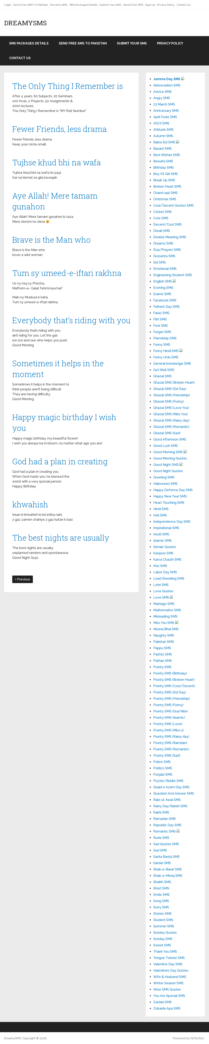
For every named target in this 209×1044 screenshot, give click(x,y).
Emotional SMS (165, 269)
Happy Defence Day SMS (173, 490)
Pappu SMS (162, 648)
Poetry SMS (162, 667)
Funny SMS (161, 345)
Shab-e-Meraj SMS (167, 876)
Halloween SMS (165, 484)
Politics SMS (162, 768)
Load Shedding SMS (168, 578)
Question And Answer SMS (173, 793)
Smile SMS (161, 895)
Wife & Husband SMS (169, 977)
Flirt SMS (160, 319)
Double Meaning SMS (169, 237)
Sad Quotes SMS (166, 844)
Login (7, 4)
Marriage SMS (163, 604)
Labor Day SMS (165, 572)
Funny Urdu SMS (165, 357)
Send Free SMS (133, 4)
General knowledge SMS (172, 363)
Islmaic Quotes (164, 547)
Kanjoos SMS (163, 553)
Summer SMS (163, 926)
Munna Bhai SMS (166, 629)
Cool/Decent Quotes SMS (173, 205)
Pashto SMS (162, 654)
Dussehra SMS (164, 256)
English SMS (163, 281)
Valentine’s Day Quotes (170, 970)
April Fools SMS (165, 117)
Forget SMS (162, 332)
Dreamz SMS (163, 243)
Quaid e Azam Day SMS (171, 787)
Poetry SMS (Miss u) (168, 730)
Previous (23, 579)
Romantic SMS (165, 831)
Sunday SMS (162, 939)
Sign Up (150, 4)
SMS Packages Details (83, 4)
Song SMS (161, 901)
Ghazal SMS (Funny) (168, 401)
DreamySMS (25, 23)
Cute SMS (160, 218)
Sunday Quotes (165, 932)
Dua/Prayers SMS (167, 250)
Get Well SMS (163, 370)
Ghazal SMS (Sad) (166, 433)
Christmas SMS (164, 199)
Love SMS (161, 597)
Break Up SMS (164, 180)
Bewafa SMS (163, 161)
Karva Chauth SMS (167, 559)
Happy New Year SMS (170, 496)
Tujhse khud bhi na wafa (56, 162)
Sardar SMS (162, 863)
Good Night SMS (166, 465)
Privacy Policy (166, 4)
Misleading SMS (165, 616)
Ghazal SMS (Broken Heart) (174, 382)
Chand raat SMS (165, 193)
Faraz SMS (161, 313)
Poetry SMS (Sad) (166, 755)
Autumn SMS (163, 136)
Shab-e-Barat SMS (167, 869)
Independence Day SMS (171, 522)
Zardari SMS (162, 1002)
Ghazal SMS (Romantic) (171, 427)
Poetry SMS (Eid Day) (169, 692)
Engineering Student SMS (172, 275)
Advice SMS (162, 92)
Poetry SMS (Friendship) (171, 699)
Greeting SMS (163, 477)
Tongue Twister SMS (169, 958)
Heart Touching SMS (168, 503)
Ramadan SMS (164, 819)
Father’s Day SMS (166, 307)
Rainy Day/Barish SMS (170, 806)
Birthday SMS (163, 167)
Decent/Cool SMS (167, 224)
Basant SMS (162, 149)
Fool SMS (160, 326)
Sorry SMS (161, 907)
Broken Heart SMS (167, 186)
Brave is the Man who (51, 240)
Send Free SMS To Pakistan (30, 4)
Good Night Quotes (168, 471)
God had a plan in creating (60, 461)
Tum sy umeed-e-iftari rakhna (66, 273)
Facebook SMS (164, 300)
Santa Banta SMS (166, 857)
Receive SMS (58, 4)
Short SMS (161, 888)
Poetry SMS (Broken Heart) (174, 680)
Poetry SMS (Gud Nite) (170, 711)
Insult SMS (161, 534)
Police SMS (162, 762)
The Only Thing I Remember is (67, 86)
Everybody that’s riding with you (71, 320)
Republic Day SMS (167, 825)
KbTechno (197, 1038)
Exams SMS (162, 294)
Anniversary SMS (166, 111)
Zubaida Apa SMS (166, 1008)
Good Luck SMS (165, 446)
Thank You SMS (165, 951)
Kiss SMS (160, 566)
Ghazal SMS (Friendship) (171, 395)
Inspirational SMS (166, 528)
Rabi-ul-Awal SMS (167, 800)
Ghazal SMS (162, 376)
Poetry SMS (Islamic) (169, 718)
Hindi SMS (161, 509)
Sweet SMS (162, 945)
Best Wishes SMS (166, 155)
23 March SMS (164, 104)
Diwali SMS (161, 231)
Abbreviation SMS (166, 85)
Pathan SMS (162, 661)
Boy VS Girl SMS (165, 174)
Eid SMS (159, 262)
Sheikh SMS (162, 882)
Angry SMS (161, 98)
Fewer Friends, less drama (59, 129)
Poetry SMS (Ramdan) (170, 743)
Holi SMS (160, 515)
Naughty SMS (163, 635)
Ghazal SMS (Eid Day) (169, 389)
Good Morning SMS (168, 452)
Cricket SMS (162, 212)
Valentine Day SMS (167, 964)
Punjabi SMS (162, 774)
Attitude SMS (163, 130)
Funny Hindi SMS (166, 351)
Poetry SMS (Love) (167, 724)
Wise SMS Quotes (167, 989)
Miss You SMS (164, 623)
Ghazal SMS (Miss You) (170, 414)
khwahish (30, 504)
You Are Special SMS (169, 996)
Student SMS (163, 920)
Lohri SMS (161, 585)
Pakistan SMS (163, 642)
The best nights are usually (60, 538)
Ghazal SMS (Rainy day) (171, 420)
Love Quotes (163, 591)
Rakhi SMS (161, 812)
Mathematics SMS (167, 610)
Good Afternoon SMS (169, 439)
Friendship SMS (165, 338)
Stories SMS (162, 914)
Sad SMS (160, 850)
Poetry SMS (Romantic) (171, 749)
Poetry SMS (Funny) (168, 705)
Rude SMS (161, 838)
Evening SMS (163, 288)
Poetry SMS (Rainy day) (171, 736)
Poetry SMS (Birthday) (170, 673)
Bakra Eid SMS (164, 142)
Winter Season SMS (168, 983)
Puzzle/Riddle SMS (168, 781)
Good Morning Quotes (170, 458)
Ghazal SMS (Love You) (171, 408)
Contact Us (183, 4)
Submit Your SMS (110, 4)
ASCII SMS (161, 123)
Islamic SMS (162, 540)
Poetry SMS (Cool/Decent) (174, 686)
